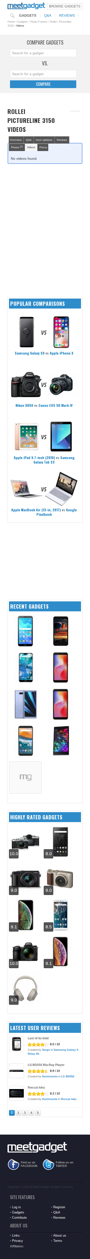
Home (11, 21)
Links (16, 1235)
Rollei (53, 21)
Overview (16, 139)
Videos (31, 147)
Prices (43, 147)
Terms (57, 1241)
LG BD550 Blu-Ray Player (46, 1065)
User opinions (44, 139)
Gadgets (27, 15)
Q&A (47, 15)
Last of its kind (38, 1038)
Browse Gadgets (64, 6)
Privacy (17, 1241)
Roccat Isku (36, 1087)
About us (59, 1235)
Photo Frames (39, 21)
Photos (17, 147)
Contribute (19, 1217)
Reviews (67, 15)
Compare (43, 84)
